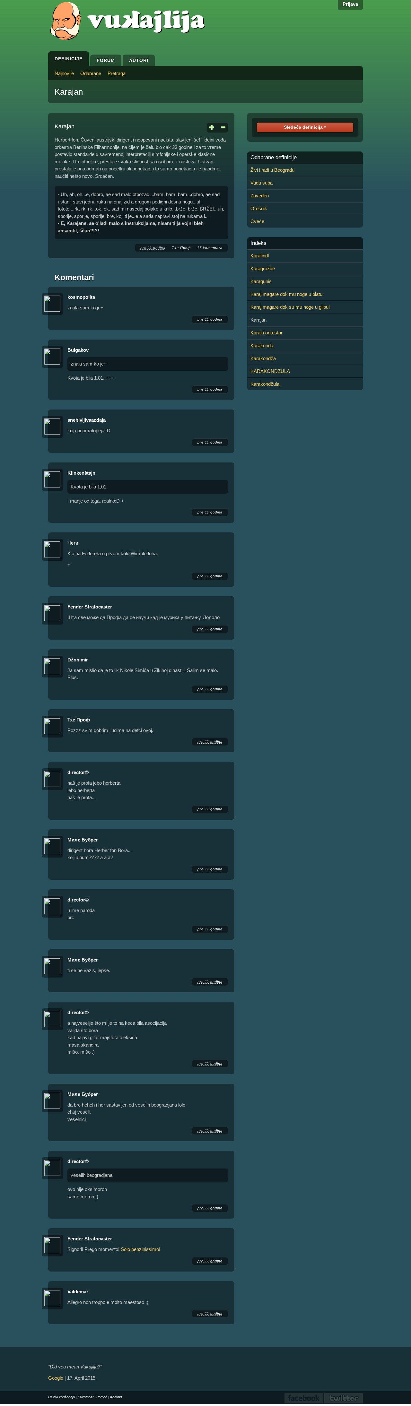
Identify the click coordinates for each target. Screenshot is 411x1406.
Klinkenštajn (81, 473)
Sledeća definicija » (305, 127)
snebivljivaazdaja (86, 420)
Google (55, 1378)
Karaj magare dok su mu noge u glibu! (290, 307)
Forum (106, 60)
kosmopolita (81, 297)
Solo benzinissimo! (140, 1249)
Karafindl (259, 255)
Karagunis (261, 281)
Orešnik (258, 208)
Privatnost (85, 1397)
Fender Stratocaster (89, 606)
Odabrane (90, 73)
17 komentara (210, 248)
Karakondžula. (265, 384)
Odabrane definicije (273, 157)
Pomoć (101, 1397)
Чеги (72, 543)
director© (78, 772)
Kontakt (116, 1397)
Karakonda (261, 345)
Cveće (257, 221)
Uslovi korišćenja (61, 1397)
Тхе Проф (181, 248)
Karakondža (263, 358)
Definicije (69, 58)
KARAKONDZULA (270, 371)
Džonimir (77, 659)
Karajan (69, 92)
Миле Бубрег (82, 839)
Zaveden (259, 195)
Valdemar (77, 1291)
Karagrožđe (262, 268)
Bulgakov (78, 350)
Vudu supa (261, 182)
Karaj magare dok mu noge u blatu (286, 294)
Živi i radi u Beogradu (272, 170)
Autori (138, 60)
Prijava (350, 4)
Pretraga (117, 73)
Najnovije (64, 73)
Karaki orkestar (266, 332)
